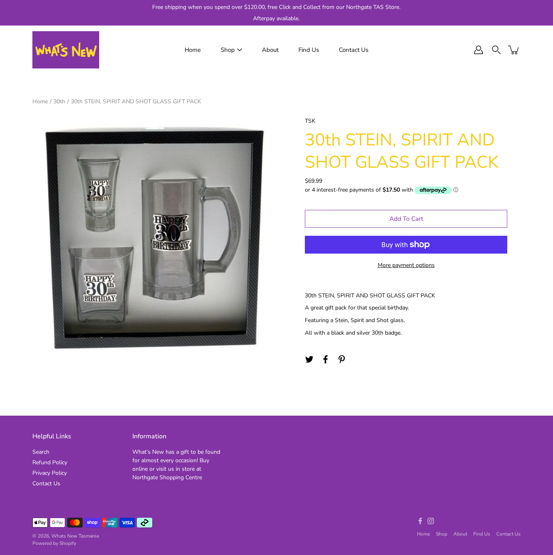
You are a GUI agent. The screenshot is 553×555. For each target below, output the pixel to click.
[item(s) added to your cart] (514, 49)
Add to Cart (406, 218)
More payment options (406, 265)
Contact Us (353, 50)
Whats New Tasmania (75, 536)
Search (40, 452)
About (270, 50)
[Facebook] (325, 359)
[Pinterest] (342, 359)
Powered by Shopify (54, 543)
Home (193, 50)
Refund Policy (49, 462)
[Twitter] (309, 359)
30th (59, 101)
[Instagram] (431, 521)
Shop (228, 50)
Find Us (308, 50)
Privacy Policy (49, 473)
